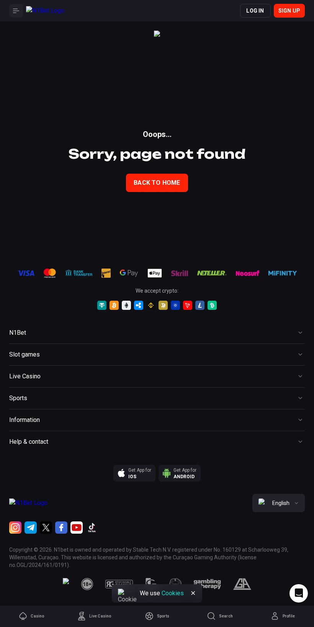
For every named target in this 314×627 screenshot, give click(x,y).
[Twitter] (46, 527)
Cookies (173, 593)
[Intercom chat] (298, 593)
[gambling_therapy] (207, 584)
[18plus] (87, 584)
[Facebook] (61, 527)
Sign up (289, 11)
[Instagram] (15, 527)
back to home (157, 182)
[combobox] (278, 503)
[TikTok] (92, 527)
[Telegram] (31, 527)
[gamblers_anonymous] (242, 584)
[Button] (16, 11)
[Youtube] (76, 527)
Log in (255, 11)
